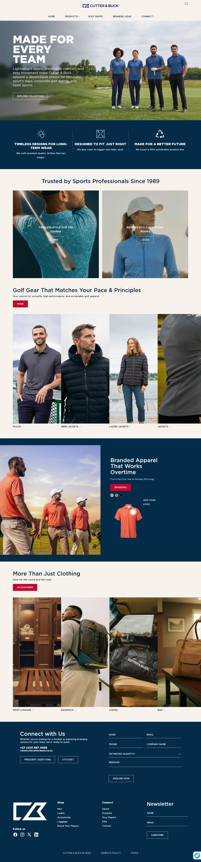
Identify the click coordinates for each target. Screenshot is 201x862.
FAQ (104, 821)
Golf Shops (95, 16)
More (20, 304)
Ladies (61, 813)
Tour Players (109, 817)
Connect (147, 16)
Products (71, 16)
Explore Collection (30, 96)
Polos (17, 426)
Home (51, 16)
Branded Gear (122, 16)
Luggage (62, 821)
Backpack (67, 710)
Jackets (163, 426)
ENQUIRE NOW (121, 778)
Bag (160, 710)
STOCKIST (68, 759)
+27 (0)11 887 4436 (33, 747)
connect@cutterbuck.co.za (36, 750)
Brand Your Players (68, 826)
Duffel (114, 710)
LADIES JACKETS (119, 426)
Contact (106, 826)
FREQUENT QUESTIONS (37, 759)
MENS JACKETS (70, 426)
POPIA (134, 853)
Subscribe (157, 835)
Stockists (107, 813)
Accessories (25, 587)
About (105, 809)
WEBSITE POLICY (111, 853)
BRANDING (121, 487)
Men (59, 809)
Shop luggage (22, 710)
